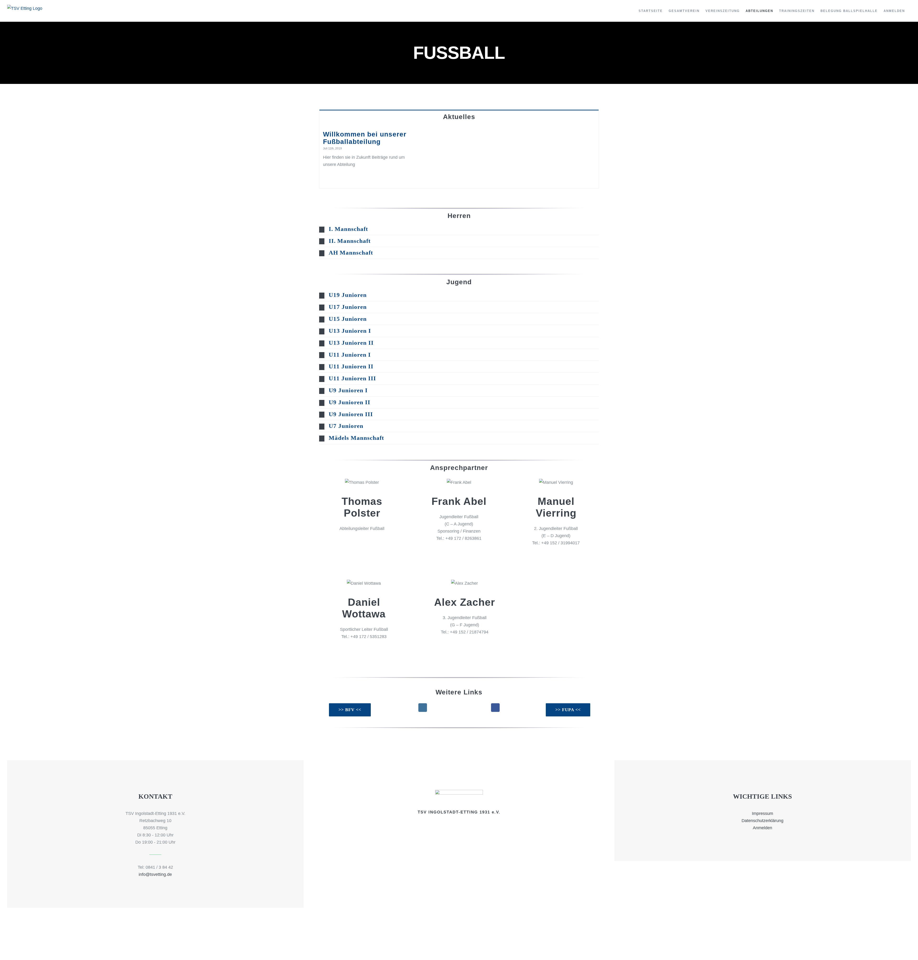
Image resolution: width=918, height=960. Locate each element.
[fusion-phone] (463, 554)
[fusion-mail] (362, 544)
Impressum (762, 813)
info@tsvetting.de (155, 874)
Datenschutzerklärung (762, 820)
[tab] (459, 116)
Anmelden (762, 827)
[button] (459, 229)
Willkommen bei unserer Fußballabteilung (364, 138)
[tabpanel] (459, 156)
